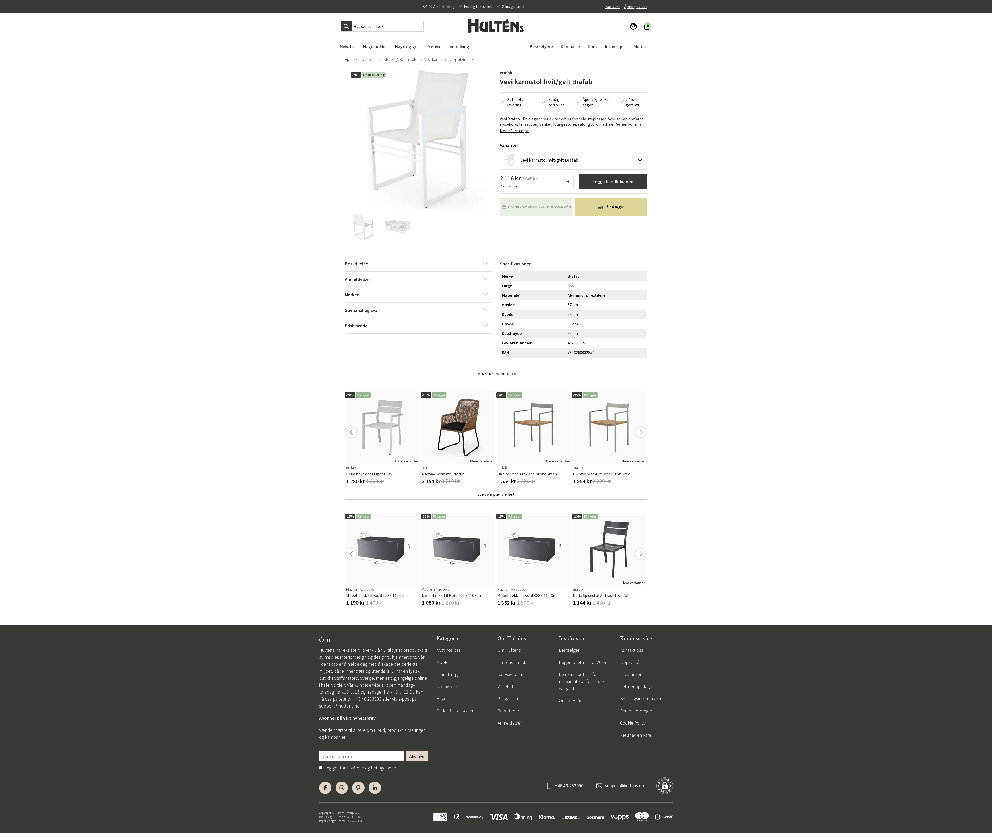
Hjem (349, 59)
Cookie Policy (633, 723)
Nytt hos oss (448, 650)
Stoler (389, 59)
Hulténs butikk (512, 662)
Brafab (506, 72)
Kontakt (612, 6)
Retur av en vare (635, 735)
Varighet (505, 686)
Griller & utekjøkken (455, 711)
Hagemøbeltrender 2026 (582, 662)
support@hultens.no (339, 706)
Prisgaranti (508, 699)
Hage (441, 699)
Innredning (447, 674)
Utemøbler (368, 59)
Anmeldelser (510, 723)
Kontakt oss (631, 650)
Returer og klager (637, 686)
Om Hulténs (509, 650)
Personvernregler (637, 711)
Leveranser (630, 674)
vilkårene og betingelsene (371, 768)
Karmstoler (409, 59)
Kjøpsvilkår (630, 662)
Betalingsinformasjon (640, 699)
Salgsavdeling (511, 674)
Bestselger (569, 650)
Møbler (443, 662)
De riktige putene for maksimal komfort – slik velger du (582, 681)
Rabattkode (509, 711)
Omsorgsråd (571, 700)
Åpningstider (635, 6)
